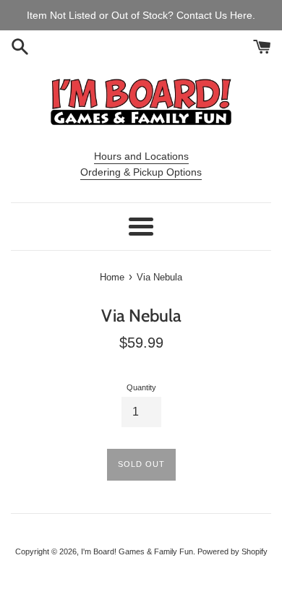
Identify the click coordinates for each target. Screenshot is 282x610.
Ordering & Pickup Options (141, 172)
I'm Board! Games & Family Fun (137, 551)
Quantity (141, 387)
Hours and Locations (141, 156)
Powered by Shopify (232, 551)
